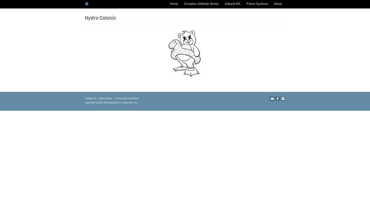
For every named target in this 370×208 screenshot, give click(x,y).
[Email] (272, 98)
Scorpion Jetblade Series (201, 3)
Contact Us (90, 98)
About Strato (105, 98)
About (278, 3)
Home (174, 3)
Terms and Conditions (127, 98)
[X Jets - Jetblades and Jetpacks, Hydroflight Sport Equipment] (87, 4)
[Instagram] (283, 98)
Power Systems (257, 3)
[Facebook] (277, 98)
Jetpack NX (232, 3)
